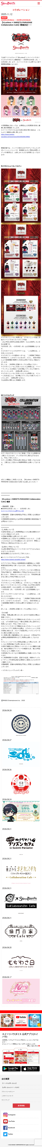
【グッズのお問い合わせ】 (9, 1083)
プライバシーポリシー (8, 1091)
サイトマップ (5, 1100)
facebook (11, 1127)
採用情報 (21, 1105)
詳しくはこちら (32, 1046)
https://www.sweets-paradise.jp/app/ (13, 559)
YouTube (11, 1121)
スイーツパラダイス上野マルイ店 (12, 511)
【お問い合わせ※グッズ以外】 (11, 1087)
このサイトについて (7, 1096)
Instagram (11, 1115)
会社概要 (5, 1079)
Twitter (10, 1134)
